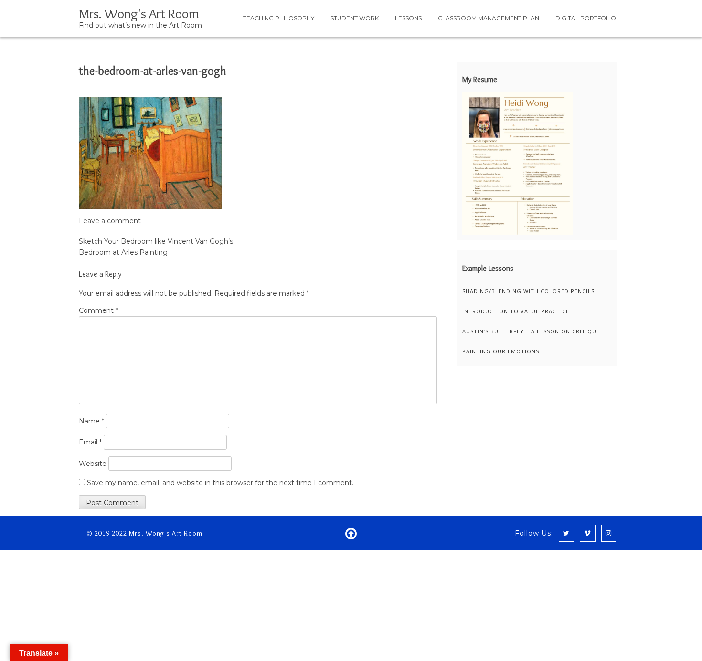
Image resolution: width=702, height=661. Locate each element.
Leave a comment (110, 221)
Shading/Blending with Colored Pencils (528, 291)
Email (90, 442)
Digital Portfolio (585, 17)
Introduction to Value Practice (515, 311)
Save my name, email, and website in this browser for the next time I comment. (220, 482)
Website (92, 463)
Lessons (408, 17)
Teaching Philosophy (278, 17)
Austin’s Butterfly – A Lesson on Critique (531, 331)
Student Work (354, 17)
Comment (98, 310)
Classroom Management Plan (488, 17)
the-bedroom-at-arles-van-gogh (152, 71)
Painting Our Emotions (500, 351)
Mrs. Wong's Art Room (139, 13)
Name (91, 421)
